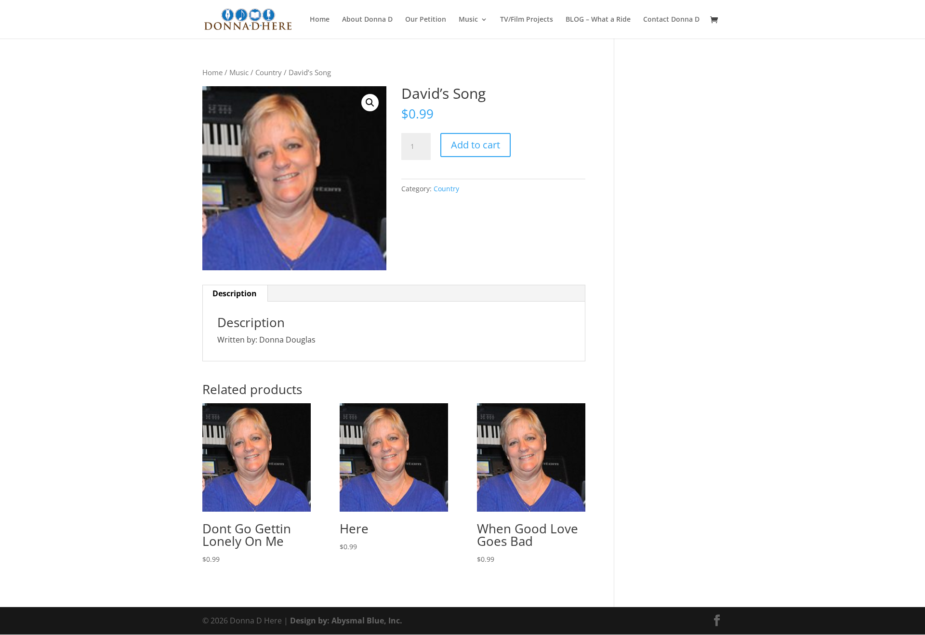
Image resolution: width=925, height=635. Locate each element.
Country (268, 72)
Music (239, 72)
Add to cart (475, 144)
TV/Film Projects (526, 20)
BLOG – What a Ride (598, 20)
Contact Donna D (671, 20)
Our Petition (425, 20)
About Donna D (367, 20)
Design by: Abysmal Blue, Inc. (346, 620)
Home (320, 20)
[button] (370, 102)
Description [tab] (234, 293)
